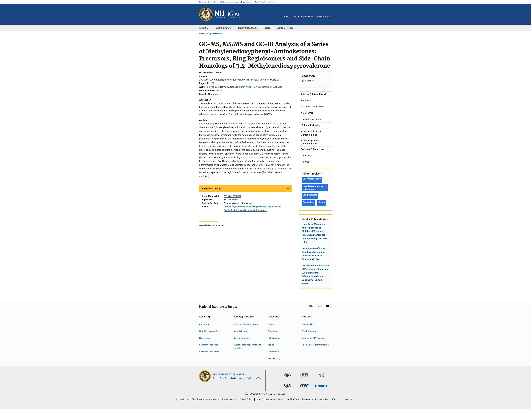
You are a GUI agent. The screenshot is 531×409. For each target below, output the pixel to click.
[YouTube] (329, 308)
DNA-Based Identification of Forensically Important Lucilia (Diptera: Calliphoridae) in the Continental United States (315, 274)
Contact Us (297, 16)
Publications (274, 338)
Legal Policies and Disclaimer (269, 399)
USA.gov (335, 399)
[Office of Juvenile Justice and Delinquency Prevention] (287, 388)
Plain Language (229, 399)
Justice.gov (348, 399)
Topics (271, 344)
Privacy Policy (246, 399)
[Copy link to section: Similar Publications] (327, 218)
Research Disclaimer (209, 351)
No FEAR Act (293, 399)
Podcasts (272, 331)
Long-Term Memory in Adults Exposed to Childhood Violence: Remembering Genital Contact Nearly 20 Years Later (314, 233)
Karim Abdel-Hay (248, 86)
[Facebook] (312, 308)
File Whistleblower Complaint (205, 399)
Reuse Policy (274, 358)
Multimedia (273, 351)
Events (271, 324)
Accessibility (182, 399)
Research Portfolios (208, 344)
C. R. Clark (278, 86)
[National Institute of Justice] (321, 377)
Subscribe (309, 16)
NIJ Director (205, 338)
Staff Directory (309, 331)
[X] (321, 308)
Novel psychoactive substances (313, 188)
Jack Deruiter (265, 86)
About (287, 16)
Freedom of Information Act (315, 399)
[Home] (227, 14)
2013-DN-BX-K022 (232, 196)
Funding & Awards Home (245, 324)
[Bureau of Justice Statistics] (304, 378)
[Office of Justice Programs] (206, 14)
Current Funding (241, 338)
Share (331, 18)
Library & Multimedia (213, 34)
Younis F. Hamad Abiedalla (224, 86)
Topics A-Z (321, 16)
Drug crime (308, 202)
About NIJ (204, 324)
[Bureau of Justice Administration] (287, 377)
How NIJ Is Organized (209, 331)
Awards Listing (240, 331)
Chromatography (312, 178)
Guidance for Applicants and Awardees (247, 346)
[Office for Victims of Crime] (304, 388)
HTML (308, 80)
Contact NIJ (307, 324)
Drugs (321, 202)
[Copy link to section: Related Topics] (321, 173)
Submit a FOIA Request (313, 338)
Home (201, 34)
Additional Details (211, 188)
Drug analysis (310, 194)
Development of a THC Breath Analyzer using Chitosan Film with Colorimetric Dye (314, 254)
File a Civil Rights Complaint (315, 344)
